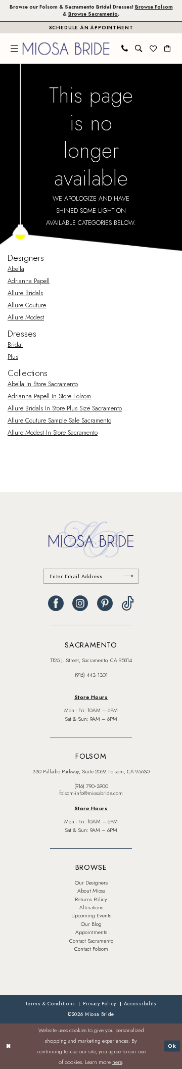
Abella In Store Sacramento (43, 384)
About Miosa (91, 891)
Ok (172, 1046)
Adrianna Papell (29, 281)
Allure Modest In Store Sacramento (53, 432)
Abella (16, 268)
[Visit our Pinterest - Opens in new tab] (105, 604)
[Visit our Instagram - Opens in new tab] (80, 604)
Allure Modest (26, 317)
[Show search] (138, 48)
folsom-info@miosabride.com (91, 793)
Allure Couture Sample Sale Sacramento (59, 420)
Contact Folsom (91, 949)
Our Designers (91, 883)
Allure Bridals (25, 293)
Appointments (91, 932)
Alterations (91, 907)
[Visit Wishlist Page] (153, 48)
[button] (14, 48)
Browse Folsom (154, 7)
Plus (13, 356)
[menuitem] (14, 48)
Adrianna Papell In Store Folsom (49, 396)
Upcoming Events (91, 915)
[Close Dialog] (8, 1046)
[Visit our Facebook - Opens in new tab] (56, 604)
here (117, 1062)
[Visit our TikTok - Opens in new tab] (127, 604)
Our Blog (91, 924)
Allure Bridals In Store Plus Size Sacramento (65, 408)
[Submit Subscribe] (128, 576)
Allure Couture (27, 305)
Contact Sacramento (91, 941)
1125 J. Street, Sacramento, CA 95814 (91, 660)
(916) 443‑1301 (91, 675)
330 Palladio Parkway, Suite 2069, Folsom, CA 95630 (91, 771)
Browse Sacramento (93, 14)
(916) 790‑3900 (91, 786)
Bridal (15, 344)
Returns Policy (91, 899)
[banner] (66, 48)
